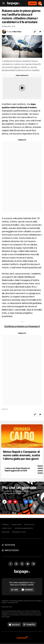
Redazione (5, 532)
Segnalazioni (16, 524)
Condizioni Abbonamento (24, 528)
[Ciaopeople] (22, 637)
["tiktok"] (4, 502)
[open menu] (2, 3)
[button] (40, 32)
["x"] (21, 502)
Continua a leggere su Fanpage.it (22, 326)
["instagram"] (10, 502)
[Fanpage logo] (13, 3)
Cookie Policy (7, 528)
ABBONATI (32, 3)
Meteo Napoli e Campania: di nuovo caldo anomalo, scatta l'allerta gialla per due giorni (21, 455)
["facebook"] (26, 502)
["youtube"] (15, 502)
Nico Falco (17, 32)
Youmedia (5, 524)
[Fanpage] (22, 571)
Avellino (5, 409)
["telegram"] (31, 502)
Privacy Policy (29, 524)
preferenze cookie (19, 532)
